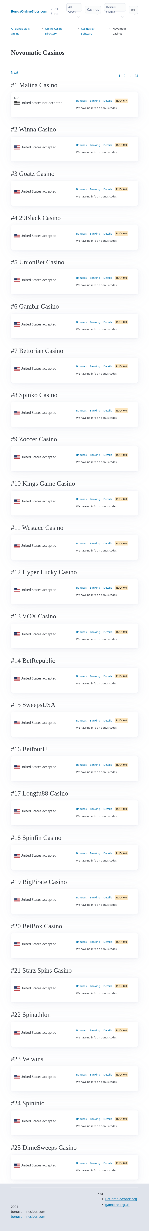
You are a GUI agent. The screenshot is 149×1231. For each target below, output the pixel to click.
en (133, 9)
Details (107, 100)
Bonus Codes (111, 9)
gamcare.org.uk (117, 1204)
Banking (95, 100)
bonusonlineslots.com (28, 1216)
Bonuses (81, 100)
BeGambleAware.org (121, 1199)
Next (14, 72)
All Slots (72, 9)
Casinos (93, 9)
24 (136, 75)
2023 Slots (54, 11)
